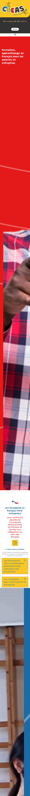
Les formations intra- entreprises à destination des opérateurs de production (14, 566)
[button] (15, 34)
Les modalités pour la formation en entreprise (15, 582)
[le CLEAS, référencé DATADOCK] (15, 543)
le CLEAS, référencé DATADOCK (15, 549)
